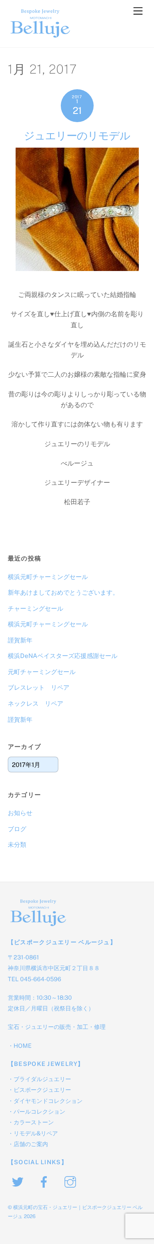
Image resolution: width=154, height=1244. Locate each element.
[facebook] (45, 1181)
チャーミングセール (35, 608)
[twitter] (19, 1181)
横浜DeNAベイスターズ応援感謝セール (62, 655)
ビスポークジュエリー (42, 1089)
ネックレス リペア (35, 703)
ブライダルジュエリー (42, 1078)
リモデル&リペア (36, 1133)
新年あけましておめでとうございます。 (63, 592)
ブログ (17, 828)
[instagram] (71, 1181)
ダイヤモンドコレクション (48, 1100)
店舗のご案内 (31, 1143)
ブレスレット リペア (38, 687)
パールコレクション (39, 1111)
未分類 (17, 844)
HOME (23, 1045)
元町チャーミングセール (42, 671)
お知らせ (20, 812)
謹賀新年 (20, 640)
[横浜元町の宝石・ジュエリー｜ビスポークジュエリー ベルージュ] (41, 37)
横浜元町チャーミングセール (48, 576)
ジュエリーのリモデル (77, 136)
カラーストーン (34, 1122)
